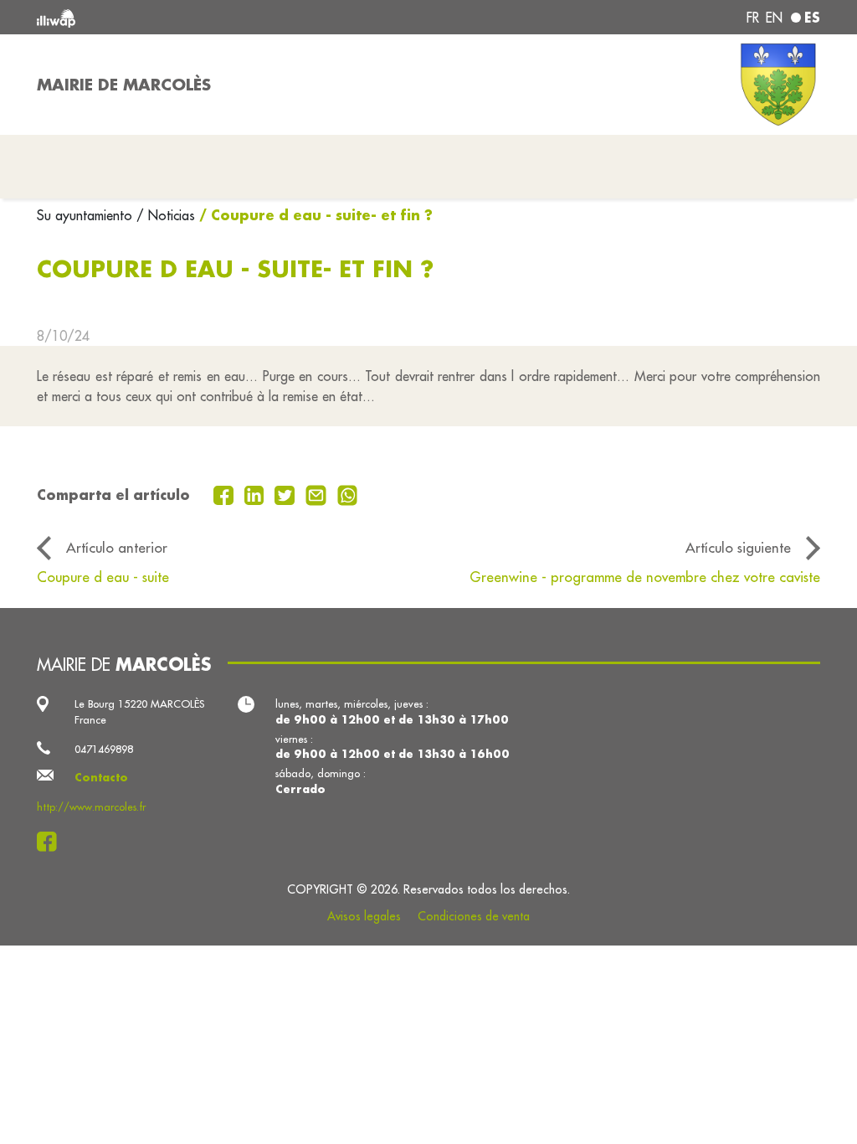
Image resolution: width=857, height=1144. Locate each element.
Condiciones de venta (474, 916)
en (774, 17)
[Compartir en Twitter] (286, 493)
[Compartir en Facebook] (225, 493)
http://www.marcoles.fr (91, 806)
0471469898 (103, 748)
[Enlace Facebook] (51, 842)
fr (753, 17)
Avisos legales (364, 916)
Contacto (101, 777)
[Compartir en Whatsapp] (348, 493)
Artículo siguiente (738, 547)
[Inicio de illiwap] (194, 17)
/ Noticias (165, 215)
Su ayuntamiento (86, 215)
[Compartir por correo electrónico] (318, 493)
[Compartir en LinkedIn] (256, 493)
